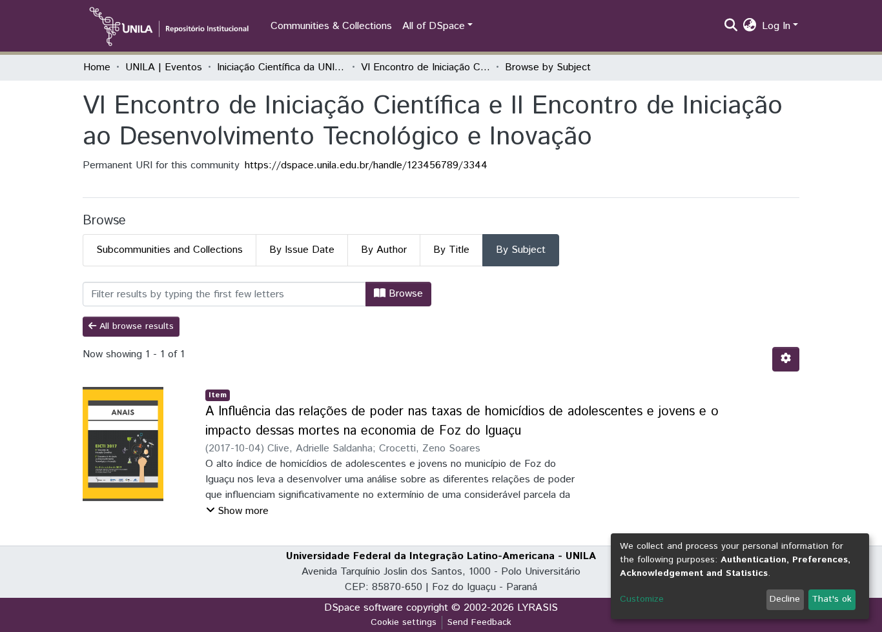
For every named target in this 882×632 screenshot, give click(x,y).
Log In (776, 26)
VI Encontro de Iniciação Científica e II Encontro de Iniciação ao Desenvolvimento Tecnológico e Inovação (425, 67)
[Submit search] (731, 26)
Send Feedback (479, 622)
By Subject (521, 249)
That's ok (832, 599)
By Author (384, 249)
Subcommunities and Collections (169, 249)
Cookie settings (403, 622)
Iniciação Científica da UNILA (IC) (281, 67)
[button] (750, 26)
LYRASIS (537, 607)
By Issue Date (301, 249)
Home (96, 67)
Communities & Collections (331, 26)
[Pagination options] (785, 359)
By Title (451, 249)
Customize (642, 599)
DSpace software (363, 607)
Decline (785, 599)
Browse (404, 293)
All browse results (135, 326)
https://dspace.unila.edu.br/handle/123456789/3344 (366, 165)
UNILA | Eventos (163, 67)
